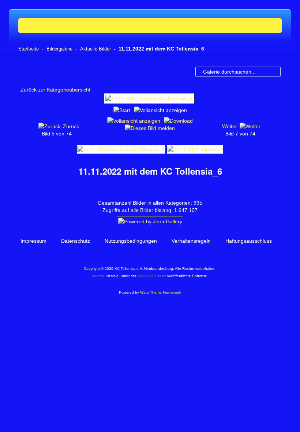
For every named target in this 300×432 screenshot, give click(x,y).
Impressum (33, 241)
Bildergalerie (59, 49)
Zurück (71, 126)
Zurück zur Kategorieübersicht (55, 90)
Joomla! (98, 276)
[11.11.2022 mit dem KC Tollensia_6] (150, 101)
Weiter (229, 126)
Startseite (28, 49)
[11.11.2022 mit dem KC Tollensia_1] (120, 149)
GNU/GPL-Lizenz (151, 276)
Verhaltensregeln (191, 241)
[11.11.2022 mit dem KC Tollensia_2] (211, 149)
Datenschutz (75, 241)
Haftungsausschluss (248, 241)
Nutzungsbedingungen (131, 241)
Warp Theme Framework (160, 292)
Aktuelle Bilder (95, 49)
